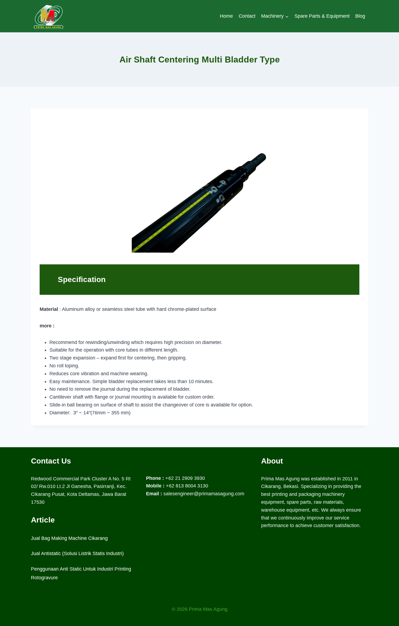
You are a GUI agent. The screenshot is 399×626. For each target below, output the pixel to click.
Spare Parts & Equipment (322, 16)
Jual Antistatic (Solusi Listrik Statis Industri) (77, 553)
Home (226, 16)
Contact (247, 16)
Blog (360, 16)
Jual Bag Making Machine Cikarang (69, 538)
